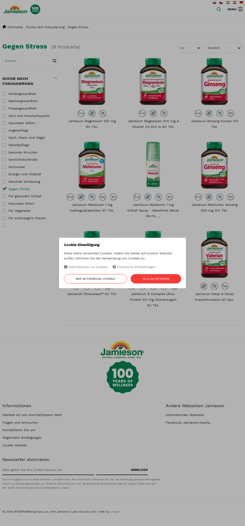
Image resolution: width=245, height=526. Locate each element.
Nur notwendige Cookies (95, 279)
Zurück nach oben (222, 519)
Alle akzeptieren (156, 279)
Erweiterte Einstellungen (136, 267)
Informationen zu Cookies (87, 267)
